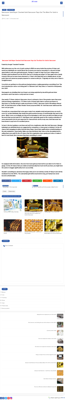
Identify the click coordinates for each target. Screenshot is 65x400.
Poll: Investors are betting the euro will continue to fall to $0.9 (42, 322)
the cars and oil (5, 308)
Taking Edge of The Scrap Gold (51, 212)
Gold (4, 9)
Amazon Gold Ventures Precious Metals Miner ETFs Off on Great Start (40, 362)
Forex (3, 300)
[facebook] (3, 398)
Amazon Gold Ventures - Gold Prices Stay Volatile (45, 370)
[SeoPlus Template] (49, 398)
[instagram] (11, 398)
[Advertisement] (32, 40)
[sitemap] (1, 398)
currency (5, 297)
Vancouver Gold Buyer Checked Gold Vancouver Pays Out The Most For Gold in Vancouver (33, 213)
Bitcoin (3, 292)
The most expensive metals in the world (47, 338)
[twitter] (6, 398)
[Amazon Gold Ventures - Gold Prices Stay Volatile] (34, 225)
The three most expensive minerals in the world (45, 346)
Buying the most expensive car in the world (46, 314)
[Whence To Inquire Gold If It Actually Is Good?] (13, 225)
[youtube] (8, 398)
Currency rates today (51, 330)
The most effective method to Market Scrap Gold (45, 387)
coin (3, 295)
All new (34, 2)
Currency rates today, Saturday (11, 212)
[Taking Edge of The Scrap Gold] (53, 205)
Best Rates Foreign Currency (50, 378)
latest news (11, 9)
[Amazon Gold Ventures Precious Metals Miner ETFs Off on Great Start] (53, 225)
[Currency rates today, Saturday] (13, 205)
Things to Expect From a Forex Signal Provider (46, 354)
